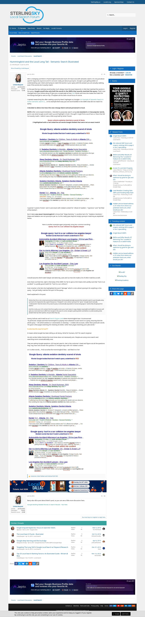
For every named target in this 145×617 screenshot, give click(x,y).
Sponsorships (118, 2)
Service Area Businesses (120, 215)
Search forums (35, 33)
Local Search (37, 536)
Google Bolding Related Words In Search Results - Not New (47, 505)
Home (14, 28)
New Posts (31, 28)
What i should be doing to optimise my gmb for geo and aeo (123, 177)
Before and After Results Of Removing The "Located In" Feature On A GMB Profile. (122, 157)
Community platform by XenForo (72, 610)
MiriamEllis (98, 555)
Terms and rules (84, 606)
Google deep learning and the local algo (31, 541)
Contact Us (130, 2)
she (73, 93)
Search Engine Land (56, 318)
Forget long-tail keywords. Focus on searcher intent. (36, 528)
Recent (39, 28)
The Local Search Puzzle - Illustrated (30, 534)
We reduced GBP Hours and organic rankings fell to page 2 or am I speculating (123, 145)
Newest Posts (117, 132)
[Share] (101, 74)
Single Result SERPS (119, 136)
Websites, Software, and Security (122, 172)
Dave (99, 549)
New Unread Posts (24, 33)
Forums (23, 28)
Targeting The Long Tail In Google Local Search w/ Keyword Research (42, 547)
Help (101, 606)
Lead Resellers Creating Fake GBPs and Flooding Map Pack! (123, 192)
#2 (104, 496)
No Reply (46, 28)
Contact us (68, 606)
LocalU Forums (56, 28)
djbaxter (19, 530)
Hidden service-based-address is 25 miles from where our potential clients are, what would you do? (123, 207)
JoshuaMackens (96, 542)
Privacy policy (95, 606)
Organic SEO (33, 530)
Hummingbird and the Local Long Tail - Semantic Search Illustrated (44, 61)
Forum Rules (13, 33)
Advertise (76, 606)
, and (44, 476)
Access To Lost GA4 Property (122, 168)
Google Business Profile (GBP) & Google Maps (48, 543)
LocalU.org (107, 2)
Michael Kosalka (96, 536)
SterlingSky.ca (95, 2)
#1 (104, 74)
